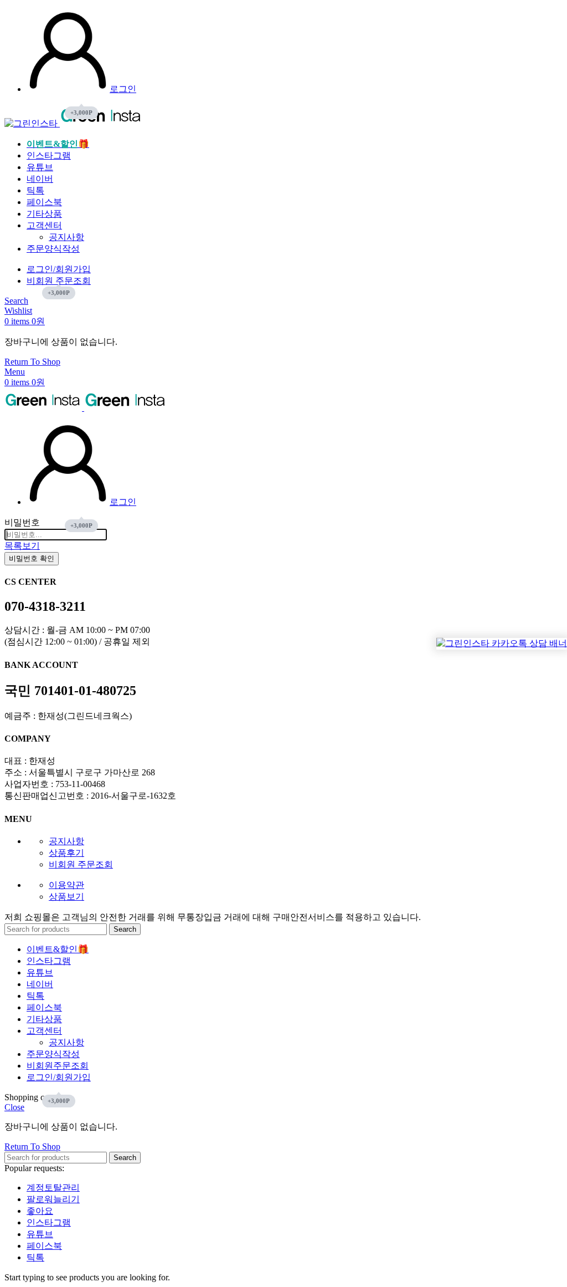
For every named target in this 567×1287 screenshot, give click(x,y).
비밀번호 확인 (31, 558)
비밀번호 (22, 522)
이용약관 (66, 885)
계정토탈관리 (53, 1187)
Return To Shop (32, 361)
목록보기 (22, 545)
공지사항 (66, 237)
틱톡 (35, 1257)
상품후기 (66, 852)
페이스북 (44, 1245)
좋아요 (40, 1211)
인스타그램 (49, 1222)
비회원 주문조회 (81, 864)
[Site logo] (32, 123)
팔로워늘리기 (53, 1199)
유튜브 (40, 1234)
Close (14, 1107)
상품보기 (66, 896)
